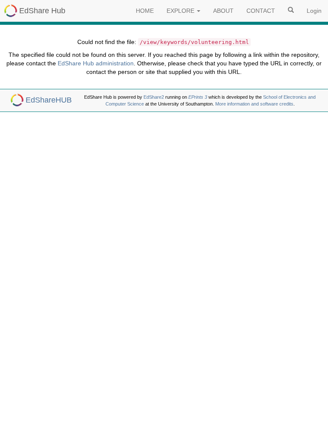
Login (314, 10)
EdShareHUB (49, 100)
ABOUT (223, 10)
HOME (145, 10)
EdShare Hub (42, 10)
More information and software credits (254, 103)
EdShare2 (154, 97)
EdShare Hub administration (96, 63)
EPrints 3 (197, 97)
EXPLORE (181, 10)
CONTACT (260, 10)
